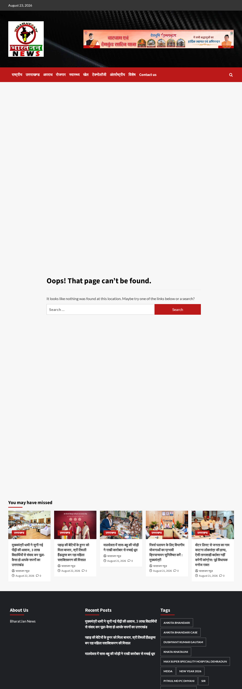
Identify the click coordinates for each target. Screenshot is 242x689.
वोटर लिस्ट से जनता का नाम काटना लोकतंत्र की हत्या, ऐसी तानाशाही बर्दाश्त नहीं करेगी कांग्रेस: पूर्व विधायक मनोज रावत (212, 555)
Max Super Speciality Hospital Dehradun (195, 661)
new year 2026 (190, 671)
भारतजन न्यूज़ (22, 571)
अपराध (47, 74)
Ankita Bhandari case (181, 632)
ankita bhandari (177, 622)
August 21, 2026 (116, 561)
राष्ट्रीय (17, 74)
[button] (231, 75)
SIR (203, 681)
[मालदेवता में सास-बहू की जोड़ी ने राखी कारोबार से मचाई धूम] (121, 525)
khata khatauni (176, 652)
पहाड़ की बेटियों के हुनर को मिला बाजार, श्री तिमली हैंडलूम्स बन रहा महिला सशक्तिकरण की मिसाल (73, 553)
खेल (86, 74)
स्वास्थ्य (74, 74)
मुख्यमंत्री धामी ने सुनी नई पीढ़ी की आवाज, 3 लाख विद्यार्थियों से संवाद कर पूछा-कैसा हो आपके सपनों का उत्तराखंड (28, 555)
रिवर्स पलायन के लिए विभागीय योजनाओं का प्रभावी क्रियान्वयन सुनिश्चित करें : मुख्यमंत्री (166, 553)
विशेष (132, 74)
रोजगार (61, 74)
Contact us (147, 74)
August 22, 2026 (25, 576)
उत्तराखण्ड (33, 74)
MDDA (168, 671)
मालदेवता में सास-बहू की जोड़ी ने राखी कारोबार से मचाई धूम (121, 548)
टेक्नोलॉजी (99, 74)
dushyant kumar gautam (183, 642)
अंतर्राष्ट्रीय (117, 74)
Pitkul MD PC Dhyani (179, 681)
